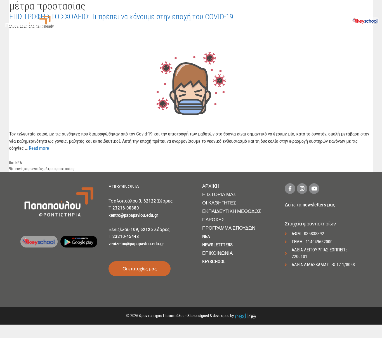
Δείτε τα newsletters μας (310, 205)
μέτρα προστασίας (59, 168)
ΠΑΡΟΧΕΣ (212, 21)
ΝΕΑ (311, 21)
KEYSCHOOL (213, 261)
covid (19, 168)
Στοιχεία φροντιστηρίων (310, 224)
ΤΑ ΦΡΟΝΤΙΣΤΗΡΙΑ (185, 21)
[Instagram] (302, 188)
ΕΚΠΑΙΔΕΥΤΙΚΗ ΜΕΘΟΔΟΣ (231, 211)
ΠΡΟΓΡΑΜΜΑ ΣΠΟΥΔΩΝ (228, 228)
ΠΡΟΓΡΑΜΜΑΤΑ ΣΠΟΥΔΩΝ (249, 21)
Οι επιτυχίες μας (139, 269)
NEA (206, 236)
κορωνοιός (33, 168)
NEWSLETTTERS (217, 244)
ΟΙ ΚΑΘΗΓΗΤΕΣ (219, 203)
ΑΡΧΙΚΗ (128, 21)
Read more (39, 148)
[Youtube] (314, 188)
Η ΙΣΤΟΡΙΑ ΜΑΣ (219, 194)
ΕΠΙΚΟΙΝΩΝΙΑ (334, 21)
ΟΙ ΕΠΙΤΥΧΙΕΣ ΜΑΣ (289, 21)
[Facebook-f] (290, 188)
